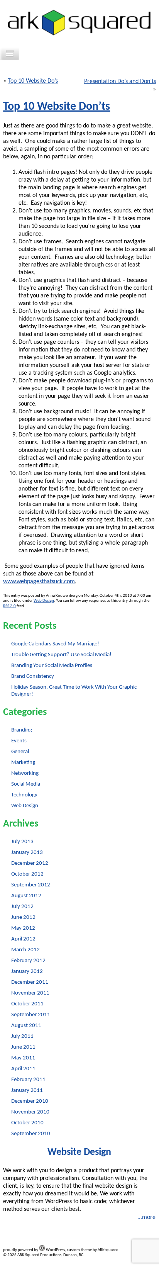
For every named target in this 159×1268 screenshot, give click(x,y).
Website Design (79, 1152)
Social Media (25, 784)
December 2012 (29, 863)
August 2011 (26, 1026)
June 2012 (23, 917)
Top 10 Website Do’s (33, 81)
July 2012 (22, 907)
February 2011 (28, 1080)
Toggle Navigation (9, 53)
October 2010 (27, 1123)
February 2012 (28, 961)
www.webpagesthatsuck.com (39, 582)
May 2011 (23, 1058)
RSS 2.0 (9, 606)
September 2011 (30, 1015)
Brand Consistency (32, 676)
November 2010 (30, 1112)
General (20, 752)
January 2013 (27, 853)
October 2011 (27, 1004)
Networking (25, 773)
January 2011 (27, 1090)
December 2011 (29, 982)
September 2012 (30, 885)
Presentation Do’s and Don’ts (120, 81)
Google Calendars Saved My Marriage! (55, 644)
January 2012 (27, 971)
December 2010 (29, 1101)
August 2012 (26, 896)
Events (19, 741)
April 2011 (23, 1069)
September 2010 (30, 1134)
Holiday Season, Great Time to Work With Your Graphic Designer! (74, 690)
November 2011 (30, 993)
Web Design (44, 601)
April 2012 (23, 939)
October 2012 (27, 874)
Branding (21, 730)
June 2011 (23, 1047)
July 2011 (22, 1036)
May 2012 (23, 928)
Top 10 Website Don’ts (56, 107)
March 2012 (25, 950)
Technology (24, 795)
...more (146, 1217)
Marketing (23, 763)
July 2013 (22, 842)
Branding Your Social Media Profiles (51, 666)
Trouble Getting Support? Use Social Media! (61, 655)
